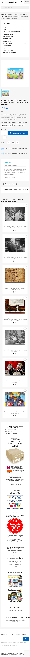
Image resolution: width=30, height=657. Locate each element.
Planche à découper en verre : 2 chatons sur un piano (15, 320)
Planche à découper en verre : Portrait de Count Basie (15, 350)
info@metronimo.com (15, 551)
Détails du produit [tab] (11, 165)
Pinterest (17, 142)
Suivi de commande (10, 430)
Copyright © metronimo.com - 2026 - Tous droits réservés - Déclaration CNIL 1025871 (14, 654)
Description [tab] (8, 162)
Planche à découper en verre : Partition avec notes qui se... (15, 289)
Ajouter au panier (17, 133)
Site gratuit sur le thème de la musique (15, 621)
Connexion (8, 431)
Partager (9, 142)
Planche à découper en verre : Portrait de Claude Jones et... (15, 227)
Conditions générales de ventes (15, 611)
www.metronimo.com (17, 617)
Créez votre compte (11, 433)
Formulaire (15, 552)
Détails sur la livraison (15, 484)
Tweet (13, 142)
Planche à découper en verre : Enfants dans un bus (15, 412)
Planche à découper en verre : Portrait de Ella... (15, 258)
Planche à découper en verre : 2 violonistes (15, 381)
